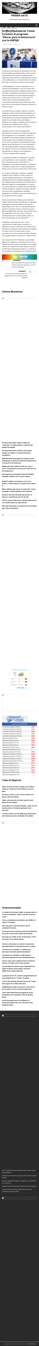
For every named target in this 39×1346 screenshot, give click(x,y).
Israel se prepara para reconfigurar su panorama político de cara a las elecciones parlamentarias (17, 1002)
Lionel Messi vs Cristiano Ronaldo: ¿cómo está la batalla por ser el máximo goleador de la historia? (19, 808)
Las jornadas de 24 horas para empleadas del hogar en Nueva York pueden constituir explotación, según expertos (18, 968)
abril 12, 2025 (7, 44)
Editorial (16, 44)
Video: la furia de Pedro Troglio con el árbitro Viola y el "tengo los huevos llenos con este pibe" (18, 789)
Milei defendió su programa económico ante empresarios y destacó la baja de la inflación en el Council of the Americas (19, 461)
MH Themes (32, 1344)
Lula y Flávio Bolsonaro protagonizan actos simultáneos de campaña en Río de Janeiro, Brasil (17, 995)
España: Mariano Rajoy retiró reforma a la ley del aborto (19, 1186)
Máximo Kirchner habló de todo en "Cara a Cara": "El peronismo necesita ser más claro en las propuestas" (19, 468)
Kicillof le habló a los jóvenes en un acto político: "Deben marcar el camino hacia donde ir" (19, 483)
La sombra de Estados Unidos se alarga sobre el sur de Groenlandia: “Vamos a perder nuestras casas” (19, 914)
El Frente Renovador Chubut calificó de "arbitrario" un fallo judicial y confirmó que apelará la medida (17, 445)
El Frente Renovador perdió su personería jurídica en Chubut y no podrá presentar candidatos (17, 453)
